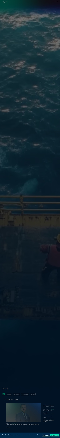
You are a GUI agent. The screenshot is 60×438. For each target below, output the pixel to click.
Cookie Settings (46, 435)
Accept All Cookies (54, 435)
